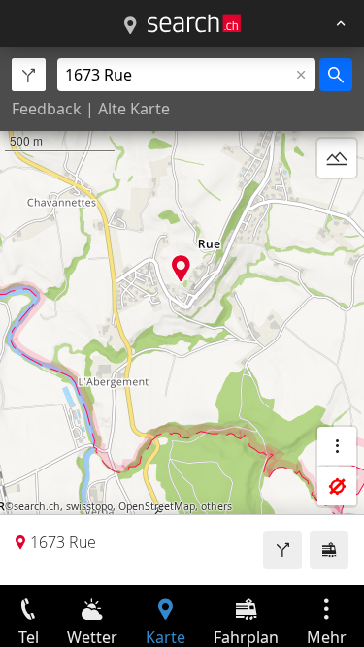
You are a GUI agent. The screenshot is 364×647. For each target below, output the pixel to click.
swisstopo (89, 506)
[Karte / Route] (130, 26)
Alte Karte (134, 108)
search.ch (37, 506)
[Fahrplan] (329, 550)
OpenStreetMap (156, 506)
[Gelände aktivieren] (336, 158)
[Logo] (194, 23)
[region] (182, 316)
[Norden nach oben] (336, 204)
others (216, 506)
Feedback (47, 108)
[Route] (282, 550)
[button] (181, 268)
